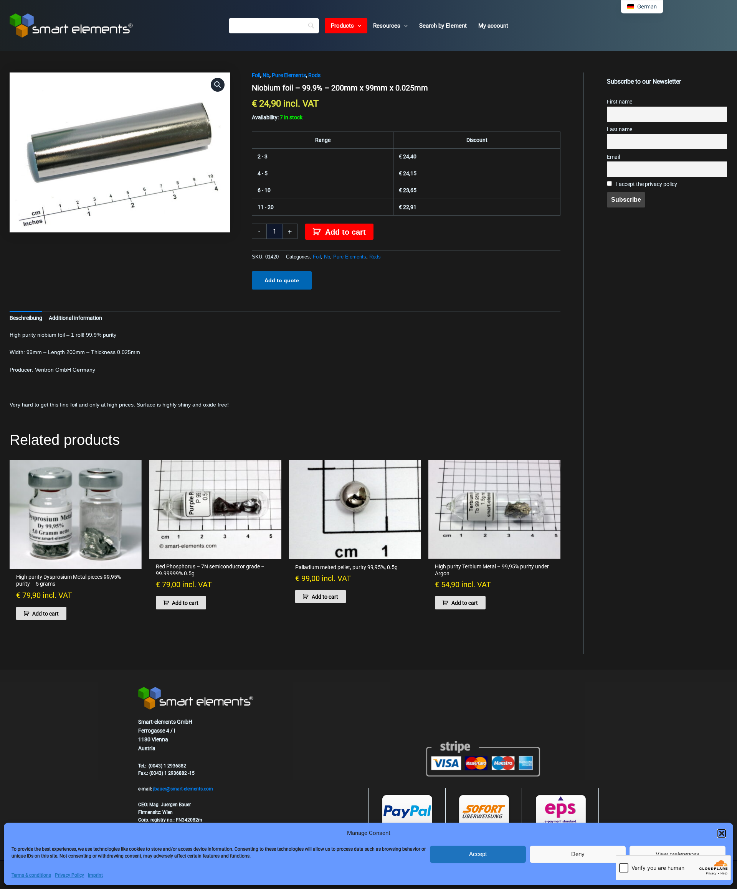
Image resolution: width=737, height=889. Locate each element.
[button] (721, 833)
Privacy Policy (69, 875)
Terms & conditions (31, 875)
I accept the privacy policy (646, 184)
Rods (314, 75)
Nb (266, 75)
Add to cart (345, 232)
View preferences (677, 854)
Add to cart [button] (45, 614)
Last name (619, 129)
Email (613, 157)
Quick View (76, 563)
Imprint (95, 875)
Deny (578, 854)
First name (619, 102)
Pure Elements (289, 75)
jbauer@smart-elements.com (183, 789)
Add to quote (281, 280)
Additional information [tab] (75, 318)
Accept (478, 854)
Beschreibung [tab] (26, 318)
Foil (256, 75)
